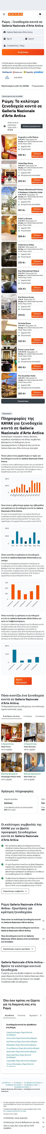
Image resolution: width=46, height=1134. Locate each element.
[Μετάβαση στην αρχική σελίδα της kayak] (15, 14)
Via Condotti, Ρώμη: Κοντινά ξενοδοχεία (21, 1038)
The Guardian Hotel (26, 375)
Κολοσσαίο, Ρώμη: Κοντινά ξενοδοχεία (21, 1045)
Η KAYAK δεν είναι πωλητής (15, 1118)
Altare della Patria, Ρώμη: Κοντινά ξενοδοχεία (18, 1056)
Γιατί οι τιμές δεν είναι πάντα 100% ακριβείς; (19, 1126)
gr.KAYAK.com (6, 1083)
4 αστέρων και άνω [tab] (11, 716)
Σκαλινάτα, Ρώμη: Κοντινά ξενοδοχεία (21, 1052)
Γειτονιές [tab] (21, 1015)
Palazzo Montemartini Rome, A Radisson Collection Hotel (30, 191)
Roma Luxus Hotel (26, 349)
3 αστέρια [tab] (28, 716)
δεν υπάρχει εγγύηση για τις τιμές (15, 1111)
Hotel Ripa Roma (25, 163)
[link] (23, 681)
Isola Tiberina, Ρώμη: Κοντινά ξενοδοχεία (21, 1041)
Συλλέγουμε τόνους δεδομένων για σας (21, 1122)
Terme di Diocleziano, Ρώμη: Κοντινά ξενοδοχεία (19, 1065)
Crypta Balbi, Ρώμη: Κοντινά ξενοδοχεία (21, 1061)
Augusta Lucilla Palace (28, 137)
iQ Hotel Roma (24, 323)
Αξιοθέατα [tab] (9, 1015)
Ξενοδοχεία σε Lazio (31, 1085)
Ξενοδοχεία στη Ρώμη (21, 1087)
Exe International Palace (28, 271)
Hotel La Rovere (25, 218)
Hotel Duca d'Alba (26, 245)
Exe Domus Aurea (26, 297)
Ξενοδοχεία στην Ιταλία (13, 1085)
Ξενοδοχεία (17, 1083)
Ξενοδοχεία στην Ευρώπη (32, 1083)
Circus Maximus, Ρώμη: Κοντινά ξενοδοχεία (22, 1048)
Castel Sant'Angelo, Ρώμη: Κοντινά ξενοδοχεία (19, 1033)
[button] (4, 14)
